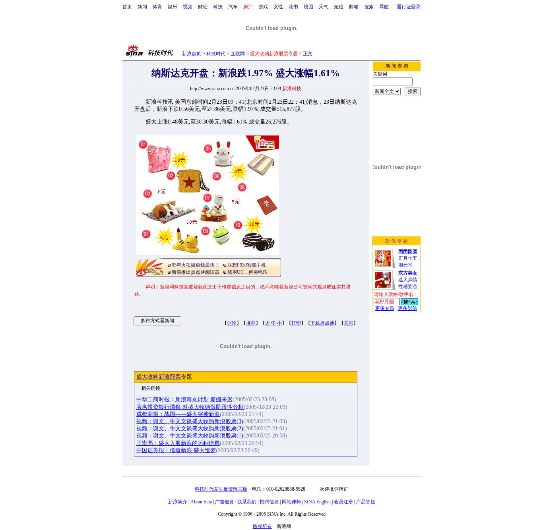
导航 (384, 7)
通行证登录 (409, 7)
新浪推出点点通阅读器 (195, 272)
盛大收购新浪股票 (158, 377)
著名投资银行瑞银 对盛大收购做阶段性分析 (190, 407)
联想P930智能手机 (246, 265)
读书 (293, 7)
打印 (296, 323)
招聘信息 (269, 502)
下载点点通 (322, 323)
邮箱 (354, 7)
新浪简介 (177, 502)
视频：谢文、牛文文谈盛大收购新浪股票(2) (189, 428)
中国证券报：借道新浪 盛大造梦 (176, 450)
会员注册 (343, 502)
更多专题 (384, 308)
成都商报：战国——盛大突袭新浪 (178, 414)
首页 (127, 7)
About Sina (201, 502)
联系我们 (246, 502)
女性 (278, 7)
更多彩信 (407, 308)
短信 (338, 7)
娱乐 (172, 7)
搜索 (369, 7)
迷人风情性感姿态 (407, 279)
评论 (232, 323)
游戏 (263, 7)
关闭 (348, 323)
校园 (308, 7)
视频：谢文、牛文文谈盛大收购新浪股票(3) (189, 421)
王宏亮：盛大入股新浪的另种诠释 (178, 443)
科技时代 (215, 53)
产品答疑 (365, 502)
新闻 (142, 7)
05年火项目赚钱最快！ (195, 265)
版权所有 (262, 526)
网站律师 (291, 502)
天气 (323, 7)
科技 (218, 7)
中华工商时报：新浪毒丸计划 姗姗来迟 (184, 399)
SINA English (317, 502)
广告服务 (224, 502)
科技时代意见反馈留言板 (221, 489)
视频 (187, 7)
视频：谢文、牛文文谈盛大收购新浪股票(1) (189, 436)
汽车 (233, 7)
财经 (203, 7)
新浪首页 (191, 53)
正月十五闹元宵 (407, 258)
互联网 (238, 53)
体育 (157, 7)
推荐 (251, 323)
